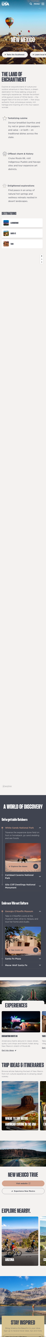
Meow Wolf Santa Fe (16, 965)
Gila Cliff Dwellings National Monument (20, 886)
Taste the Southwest (14, 54)
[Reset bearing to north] (41, 262)
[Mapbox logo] (7, 786)
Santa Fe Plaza (13, 958)
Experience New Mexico (24, 1191)
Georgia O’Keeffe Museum (19, 911)
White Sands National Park (19, 827)
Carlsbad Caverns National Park (19, 877)
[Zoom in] (41, 256)
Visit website (22, 1183)
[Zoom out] (41, 259)
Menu (37, 4)
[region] (23, 520)
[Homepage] (5, 5)
